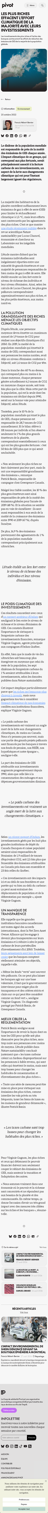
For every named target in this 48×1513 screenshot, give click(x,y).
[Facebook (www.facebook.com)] (7, 1446)
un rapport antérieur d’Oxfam (20, 617)
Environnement (24, 109)
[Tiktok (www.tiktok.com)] (20, 1446)
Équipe (4, 1459)
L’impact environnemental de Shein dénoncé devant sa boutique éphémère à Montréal (29, 1255)
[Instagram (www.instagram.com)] (11, 1446)
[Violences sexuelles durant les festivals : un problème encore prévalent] (9, 1289)
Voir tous (42, 1247)
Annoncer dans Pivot (12, 1477)
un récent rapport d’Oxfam (24, 837)
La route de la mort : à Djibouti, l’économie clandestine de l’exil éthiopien (27, 1271)
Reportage (39, 1356)
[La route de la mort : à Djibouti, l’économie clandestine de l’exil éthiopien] (9, 1274)
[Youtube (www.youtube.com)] (25, 1446)
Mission (5, 1454)
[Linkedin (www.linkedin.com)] (16, 1446)
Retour (7, 99)
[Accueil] (7, 5)
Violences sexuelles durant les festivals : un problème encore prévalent (28, 1286)
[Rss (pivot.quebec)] (29, 1446)
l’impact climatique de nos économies (23, 703)
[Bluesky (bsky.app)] (2, 1446)
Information (9, 109)
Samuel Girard (23, 1291)
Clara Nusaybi (23, 1276)
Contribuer (6, 1463)
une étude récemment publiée (19, 228)
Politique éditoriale (11, 1468)
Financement (7, 1473)
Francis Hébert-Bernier (24, 122)
